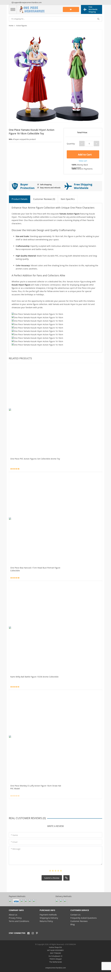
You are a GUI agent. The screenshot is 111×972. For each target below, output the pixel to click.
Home (11, 25)
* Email (14, 842)
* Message (15, 849)
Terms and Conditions (19, 921)
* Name (14, 835)
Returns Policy (46, 921)
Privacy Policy (15, 917)
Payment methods (48, 914)
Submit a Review (51, 878)
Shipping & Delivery (49, 917)
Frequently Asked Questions (83, 917)
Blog (72, 924)
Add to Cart (84, 154)
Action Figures (21, 25)
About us (13, 914)
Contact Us (75, 914)
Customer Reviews (79, 921)
